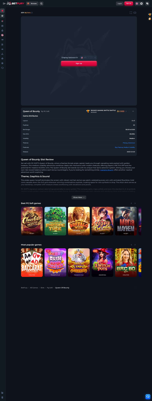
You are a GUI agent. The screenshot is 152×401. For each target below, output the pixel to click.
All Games (34, 288)
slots (42, 288)
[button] (32, 221)
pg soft (50, 288)
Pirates (125, 143)
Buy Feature (119, 147)
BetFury (24, 288)
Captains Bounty (106, 170)
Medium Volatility (129, 147)
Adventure (131, 143)
